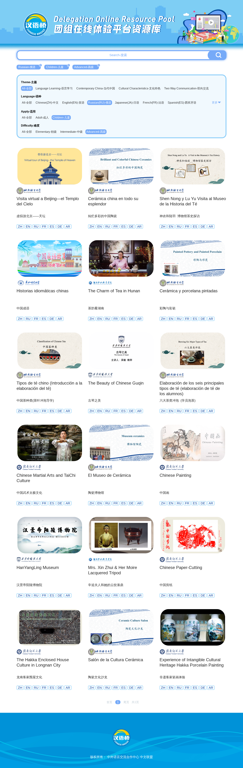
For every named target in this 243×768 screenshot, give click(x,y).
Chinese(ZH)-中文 (47, 102)
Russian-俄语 (29, 67)
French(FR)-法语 (153, 102)
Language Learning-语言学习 (54, 88)
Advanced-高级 (86, 67)
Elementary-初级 (46, 131)
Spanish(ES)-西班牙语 (182, 102)
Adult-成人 (42, 117)
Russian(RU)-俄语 (99, 102)
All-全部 (27, 88)
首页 (109, 702)
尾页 (126, 702)
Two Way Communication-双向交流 (186, 88)
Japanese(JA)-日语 (127, 102)
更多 (215, 102)
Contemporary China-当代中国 (95, 88)
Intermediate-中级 (71, 131)
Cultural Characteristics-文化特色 (139, 88)
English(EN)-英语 (73, 102)
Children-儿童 (57, 67)
